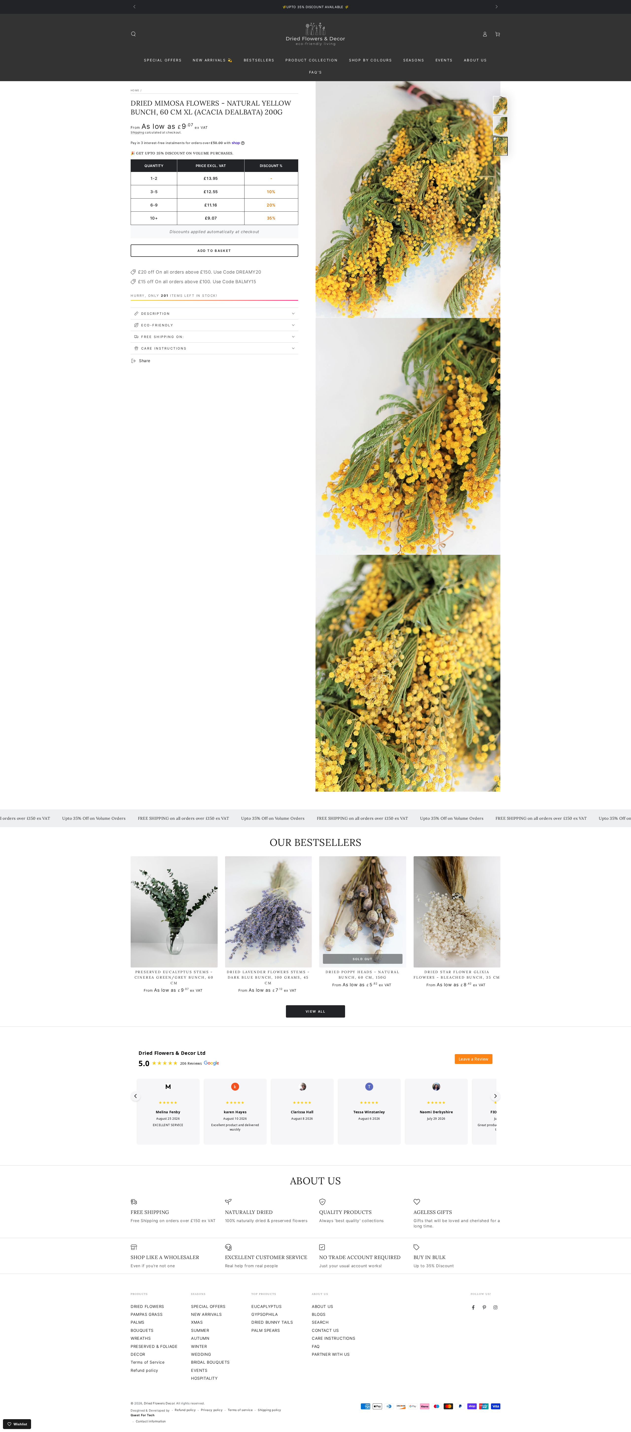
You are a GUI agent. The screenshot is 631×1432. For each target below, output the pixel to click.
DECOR (138, 1354)
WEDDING (201, 1354)
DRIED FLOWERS (147, 1306)
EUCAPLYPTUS (266, 1306)
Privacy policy (212, 1410)
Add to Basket (214, 251)
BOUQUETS (142, 1330)
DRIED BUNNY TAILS (272, 1322)
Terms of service (240, 1410)
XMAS (197, 1322)
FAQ (316, 1346)
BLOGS (319, 1314)
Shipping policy (269, 1410)
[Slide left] (135, 6)
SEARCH (320, 1322)
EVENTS (199, 1370)
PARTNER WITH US (331, 1354)
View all (316, 1011)
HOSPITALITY (204, 1378)
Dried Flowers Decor (159, 1403)
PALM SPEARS (265, 1330)
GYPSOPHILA (264, 1314)
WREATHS (141, 1338)
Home (135, 90)
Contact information (151, 1421)
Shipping (137, 132)
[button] (133, 34)
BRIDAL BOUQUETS (210, 1362)
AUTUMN (200, 1338)
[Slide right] (496, 6)
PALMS (137, 1322)
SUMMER (200, 1330)
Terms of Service (148, 1362)
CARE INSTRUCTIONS (333, 1338)
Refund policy (144, 1370)
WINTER (199, 1346)
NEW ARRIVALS (206, 1314)
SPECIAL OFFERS (208, 1306)
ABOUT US (322, 1306)
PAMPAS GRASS (146, 1314)
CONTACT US (325, 1330)
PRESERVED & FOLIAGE (154, 1346)
